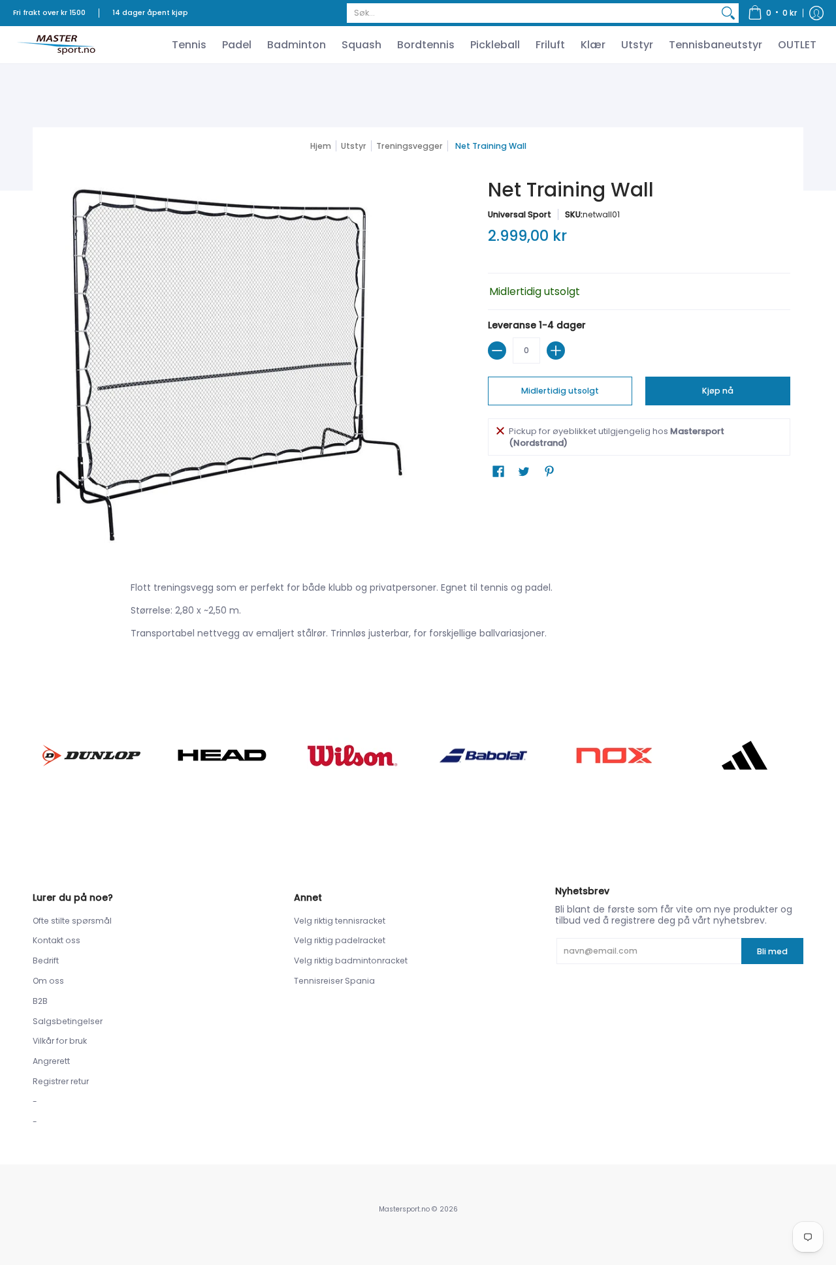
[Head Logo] (222, 755)
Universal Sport (519, 214)
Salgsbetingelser (68, 1021)
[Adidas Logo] (744, 755)
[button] (772, 13)
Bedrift (46, 960)
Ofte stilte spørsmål (72, 920)
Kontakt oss (56, 940)
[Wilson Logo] (352, 755)
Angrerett (51, 1061)
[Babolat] (483, 755)
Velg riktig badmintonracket (351, 960)
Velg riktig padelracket (339, 940)
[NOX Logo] (614, 755)
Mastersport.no (404, 1209)
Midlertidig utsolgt (560, 390)
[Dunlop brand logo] (91, 755)
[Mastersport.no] (55, 44)
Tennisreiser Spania (334, 980)
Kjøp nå (717, 390)
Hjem (320, 145)
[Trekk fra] (497, 350)
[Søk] (728, 13)
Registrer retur (61, 1081)
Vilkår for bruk (60, 1040)
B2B (40, 1001)
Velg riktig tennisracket (339, 920)
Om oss (48, 980)
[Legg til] (556, 350)
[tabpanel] (418, 613)
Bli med (772, 951)
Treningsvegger (409, 145)
